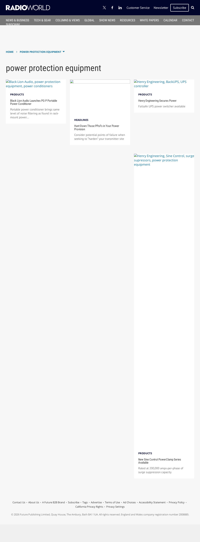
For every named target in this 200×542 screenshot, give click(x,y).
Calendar (170, 20)
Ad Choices (129, 502)
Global (89, 20)
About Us (33, 502)
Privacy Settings (115, 506)
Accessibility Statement (152, 502)
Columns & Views (67, 20)
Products (17, 94)
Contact (188, 20)
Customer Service (138, 8)
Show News (107, 20)
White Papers (149, 20)
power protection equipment (40, 52)
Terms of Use (112, 502)
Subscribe (179, 8)
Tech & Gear (42, 20)
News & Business (17, 20)
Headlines (81, 120)
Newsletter (161, 8)
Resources (127, 20)
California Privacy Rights (89, 506)
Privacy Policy (177, 502)
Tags (85, 502)
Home (9, 52)
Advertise (96, 502)
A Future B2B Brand (53, 502)
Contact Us (18, 502)
